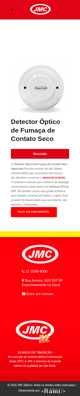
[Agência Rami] (53, 390)
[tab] (40, 154)
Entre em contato (39, 294)
